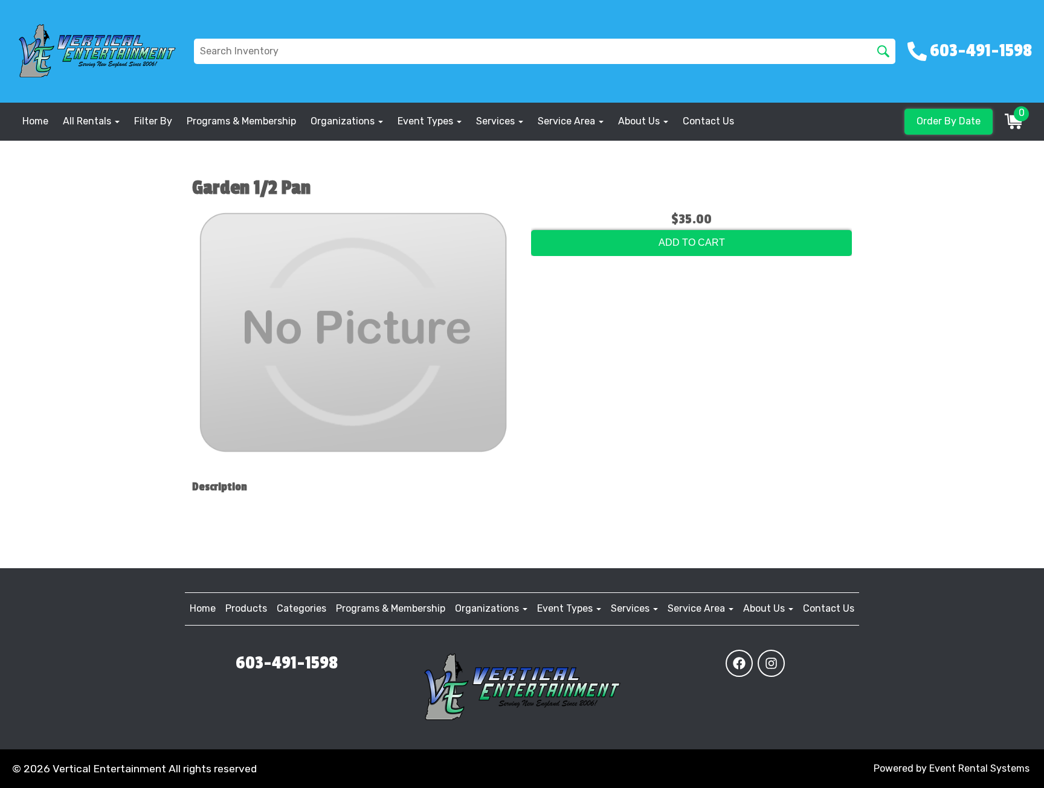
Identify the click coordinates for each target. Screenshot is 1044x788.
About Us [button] (640, 121)
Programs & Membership (241, 121)
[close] (1027, 17)
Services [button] (496, 121)
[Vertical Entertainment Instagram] (771, 663)
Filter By (153, 121)
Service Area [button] (568, 121)
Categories (301, 608)
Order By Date (949, 121)
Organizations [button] (344, 121)
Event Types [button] (427, 121)
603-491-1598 (287, 663)
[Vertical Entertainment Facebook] (739, 663)
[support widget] (1007, 759)
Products (246, 608)
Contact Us (708, 121)
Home (35, 121)
